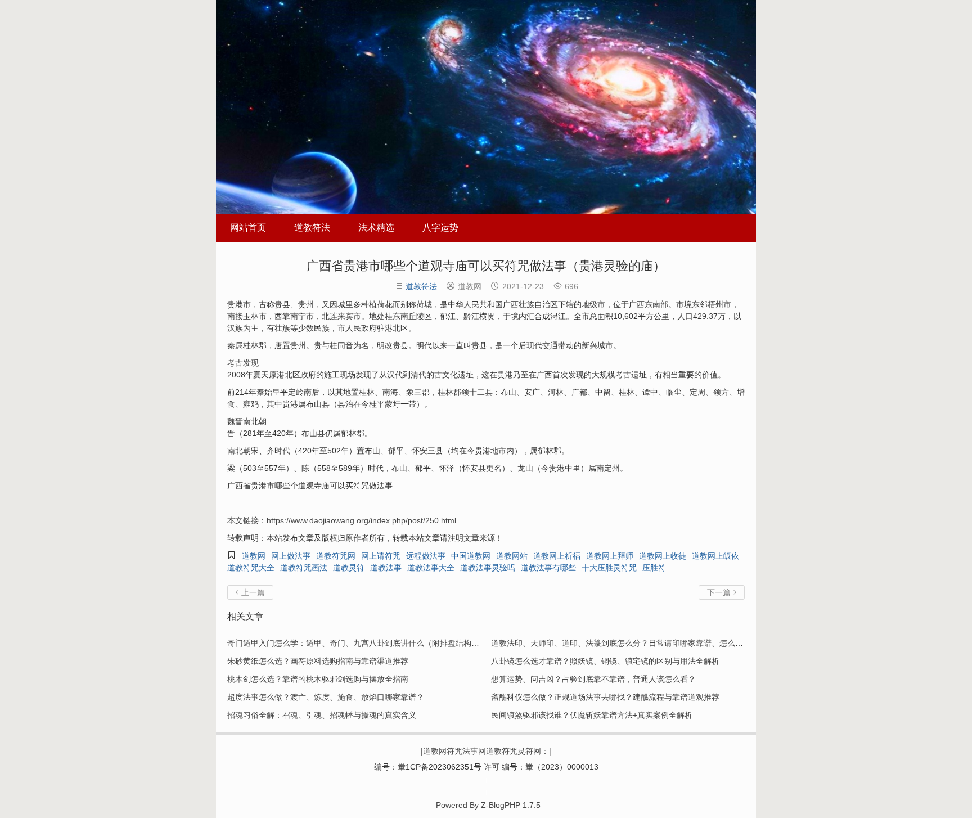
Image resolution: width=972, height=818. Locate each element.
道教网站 (512, 555)
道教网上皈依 (715, 555)
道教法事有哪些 (548, 567)
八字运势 (440, 227)
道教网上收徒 (662, 555)
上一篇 (250, 592)
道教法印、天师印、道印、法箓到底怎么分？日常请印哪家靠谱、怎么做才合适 (629, 643)
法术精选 (376, 227)
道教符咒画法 (303, 567)
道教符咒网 (336, 555)
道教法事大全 (430, 567)
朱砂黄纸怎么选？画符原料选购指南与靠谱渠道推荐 (317, 661)
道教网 (254, 555)
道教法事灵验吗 (487, 567)
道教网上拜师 (609, 555)
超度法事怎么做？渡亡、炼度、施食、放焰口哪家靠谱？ (325, 697)
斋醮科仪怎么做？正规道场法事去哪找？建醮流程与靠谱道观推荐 (605, 697)
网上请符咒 (380, 555)
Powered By (486, 786)
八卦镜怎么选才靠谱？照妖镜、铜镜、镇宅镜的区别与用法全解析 (605, 661)
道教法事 (386, 567)
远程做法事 (426, 555)
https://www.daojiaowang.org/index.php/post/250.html (361, 520)
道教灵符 (348, 567)
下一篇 (722, 592)
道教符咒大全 (250, 567)
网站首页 (248, 227)
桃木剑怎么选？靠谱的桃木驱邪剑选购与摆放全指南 (317, 679)
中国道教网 (470, 555)
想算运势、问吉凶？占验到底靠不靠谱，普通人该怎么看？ (593, 679)
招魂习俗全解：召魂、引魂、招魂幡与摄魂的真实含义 (321, 715)
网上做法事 (290, 555)
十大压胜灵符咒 (609, 567)
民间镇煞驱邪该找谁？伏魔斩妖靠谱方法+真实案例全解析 (591, 715)
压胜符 (654, 567)
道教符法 (312, 227)
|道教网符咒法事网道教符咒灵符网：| (486, 751)
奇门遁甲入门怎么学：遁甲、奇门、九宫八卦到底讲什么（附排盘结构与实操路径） (373, 643)
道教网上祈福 (556, 555)
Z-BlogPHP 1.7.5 (511, 805)
